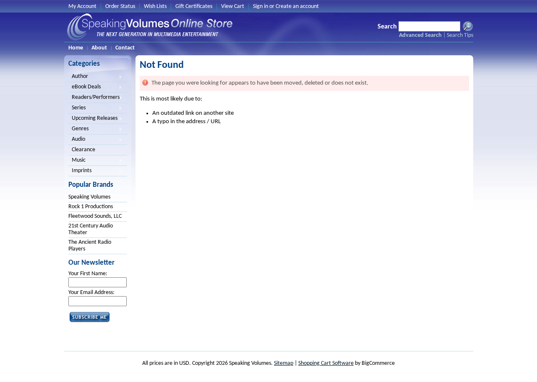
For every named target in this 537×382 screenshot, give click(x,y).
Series (77, 108)
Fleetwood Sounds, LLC (95, 216)
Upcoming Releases (92, 119)
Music (77, 160)
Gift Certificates (193, 6)
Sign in (260, 6)
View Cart (232, 6)
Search (387, 26)
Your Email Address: (91, 292)
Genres (78, 129)
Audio (76, 140)
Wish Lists (155, 6)
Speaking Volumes (89, 197)
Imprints (79, 171)
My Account (82, 6)
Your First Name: (87, 273)
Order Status (120, 6)
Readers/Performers (94, 98)
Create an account (297, 6)
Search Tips (460, 35)
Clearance (83, 149)
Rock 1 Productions (90, 206)
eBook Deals (84, 87)
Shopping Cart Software (326, 363)
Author (78, 77)
